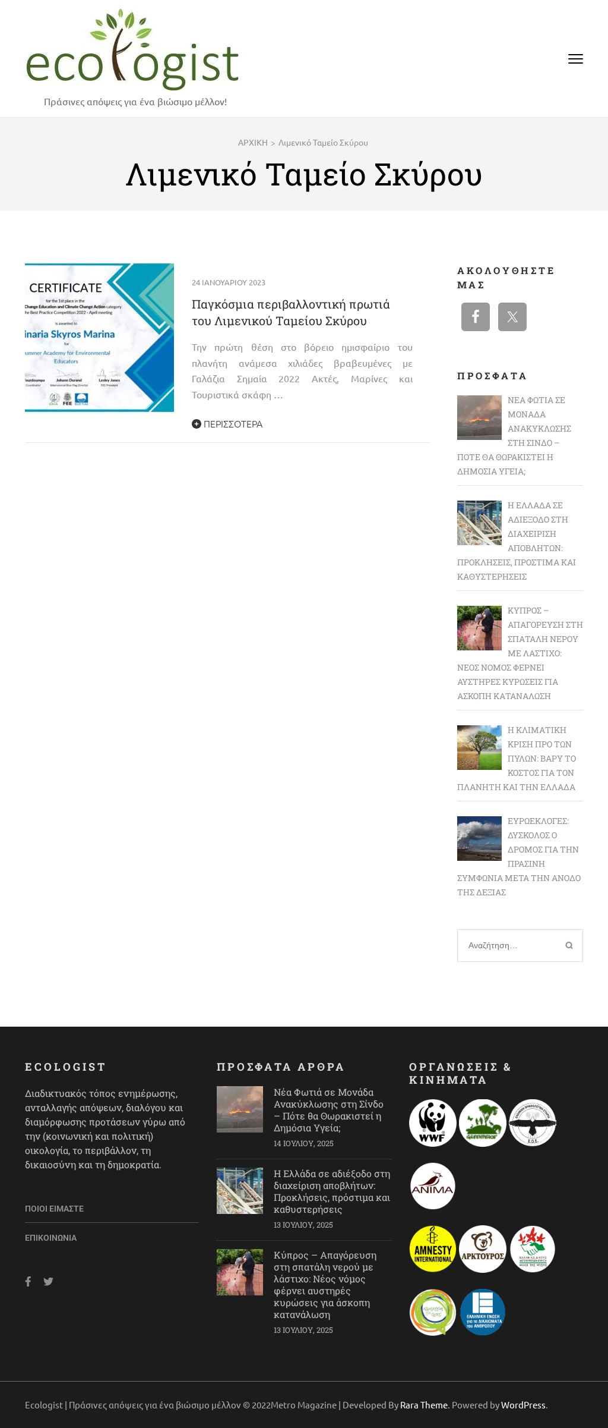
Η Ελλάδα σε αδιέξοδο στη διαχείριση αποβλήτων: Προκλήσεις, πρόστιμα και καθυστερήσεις (332, 1191)
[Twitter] (48, 1281)
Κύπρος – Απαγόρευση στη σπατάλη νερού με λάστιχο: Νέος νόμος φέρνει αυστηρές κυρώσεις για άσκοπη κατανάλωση (325, 1284)
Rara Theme (424, 1404)
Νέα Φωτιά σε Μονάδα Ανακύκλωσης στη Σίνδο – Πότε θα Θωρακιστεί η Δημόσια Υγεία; (329, 1110)
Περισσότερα (231, 423)
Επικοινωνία (51, 1238)
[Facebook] (28, 1281)
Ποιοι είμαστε (54, 1208)
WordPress (523, 1404)
